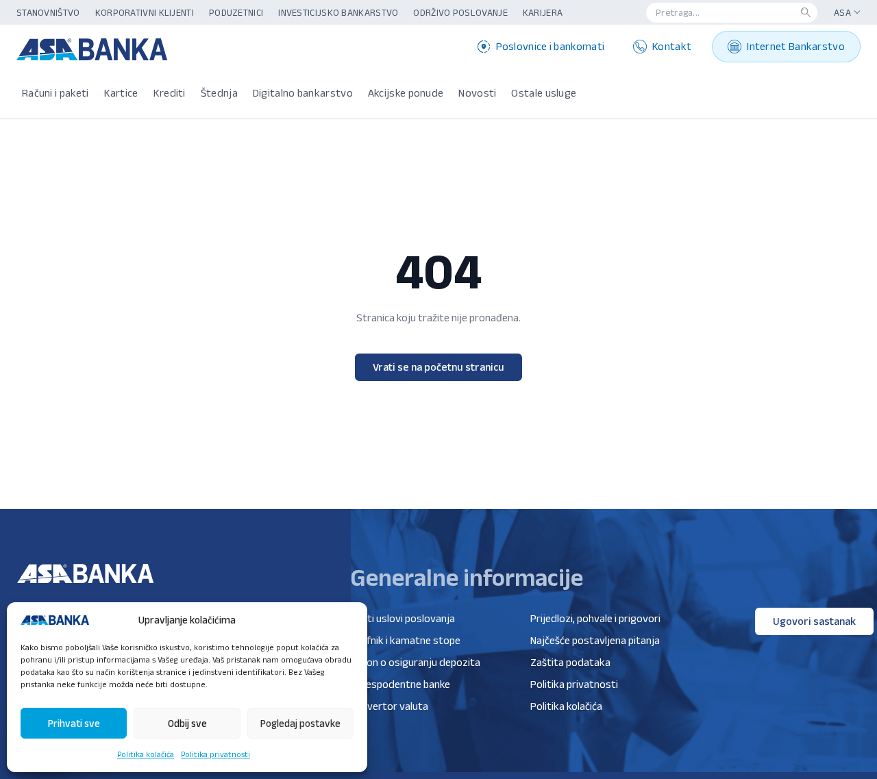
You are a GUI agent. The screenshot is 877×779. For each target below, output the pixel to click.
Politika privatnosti (215, 754)
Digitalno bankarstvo (303, 93)
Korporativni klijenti (144, 12)
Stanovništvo (48, 12)
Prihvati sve (74, 723)
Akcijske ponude (406, 93)
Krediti (169, 93)
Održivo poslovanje (460, 12)
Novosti (477, 93)
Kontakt (671, 46)
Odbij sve (187, 723)
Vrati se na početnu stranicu (438, 367)
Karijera (543, 12)
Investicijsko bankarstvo (338, 12)
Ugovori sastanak (814, 621)
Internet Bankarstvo (796, 46)
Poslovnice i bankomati (550, 46)
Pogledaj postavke (300, 723)
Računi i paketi (55, 93)
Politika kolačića (145, 754)
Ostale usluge (543, 93)
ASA (842, 12)
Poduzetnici (236, 12)
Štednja (219, 93)
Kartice (121, 93)
